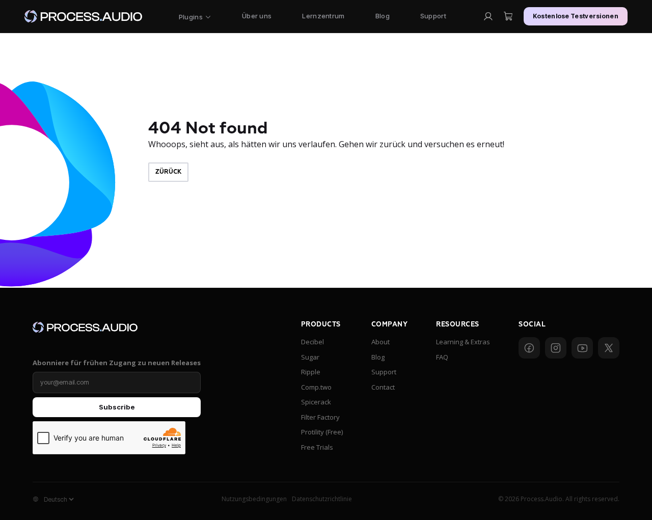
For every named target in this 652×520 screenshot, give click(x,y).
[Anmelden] (488, 16)
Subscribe (117, 407)
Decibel (312, 341)
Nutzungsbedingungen (254, 499)
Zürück (168, 172)
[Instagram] (555, 348)
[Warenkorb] (508, 16)
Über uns (256, 16)
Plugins (191, 17)
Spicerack (316, 401)
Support (433, 16)
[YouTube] (582, 348)
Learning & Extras (463, 341)
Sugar (310, 357)
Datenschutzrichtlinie (322, 499)
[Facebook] (529, 348)
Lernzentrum (323, 16)
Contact (383, 387)
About (380, 341)
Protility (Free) (322, 431)
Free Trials (317, 447)
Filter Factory (320, 417)
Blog (382, 16)
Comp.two (316, 387)
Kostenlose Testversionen (575, 16)
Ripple (310, 371)
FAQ (442, 357)
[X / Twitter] (608, 348)
